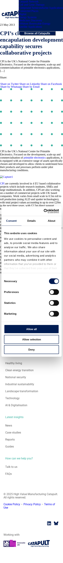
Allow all (31, 329)
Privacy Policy (32, 504)
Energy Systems (28, 17)
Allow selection (31, 339)
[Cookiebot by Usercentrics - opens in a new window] (44, 211)
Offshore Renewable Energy (34, 23)
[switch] (54, 292)
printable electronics (35, 157)
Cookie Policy (12, 504)
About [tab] (51, 220)
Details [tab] (31, 220)
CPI (2, 183)
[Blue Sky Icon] (55, 523)
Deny (31, 349)
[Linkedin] (49, 523)
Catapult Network (28, 1)
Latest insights (14, 417)
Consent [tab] (11, 220)
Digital (22, 14)
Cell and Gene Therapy (32, 4)
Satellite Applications (30, 26)
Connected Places (28, 10)
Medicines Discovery (30, 20)
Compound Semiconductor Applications (41, 7)
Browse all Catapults (37, 33)
